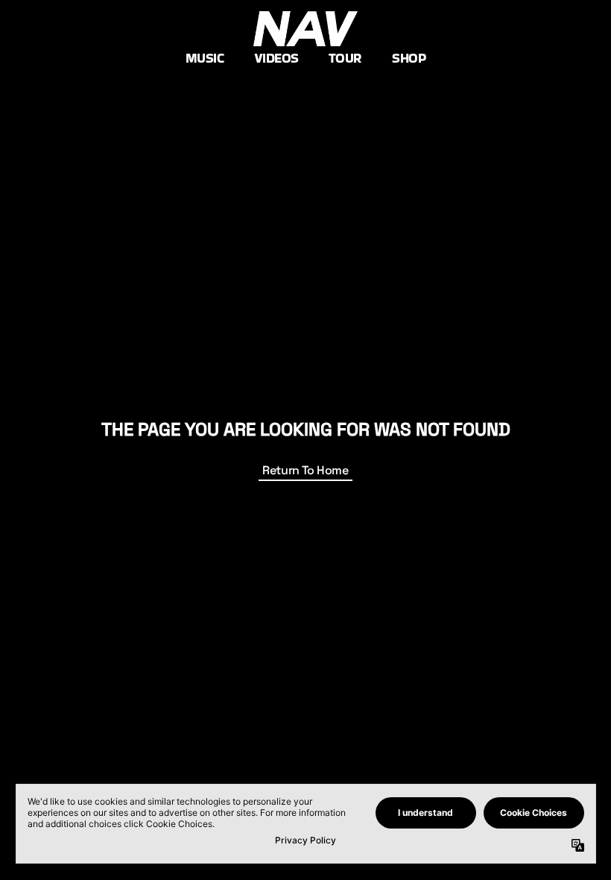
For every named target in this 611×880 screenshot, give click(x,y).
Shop (408, 57)
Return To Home (305, 470)
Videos (276, 57)
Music (205, 57)
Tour (345, 57)
